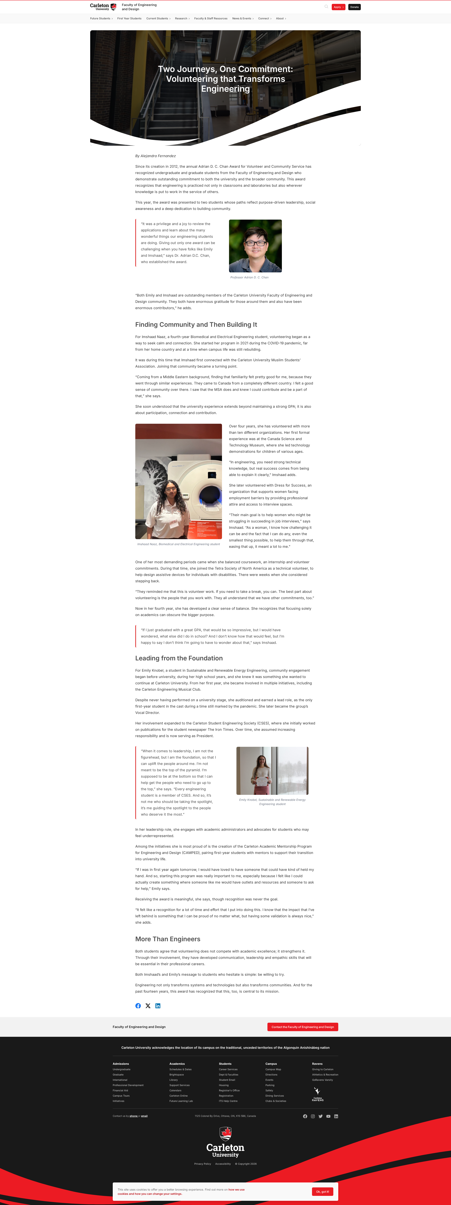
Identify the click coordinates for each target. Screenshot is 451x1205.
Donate (354, 6)
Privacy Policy (202, 1163)
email (144, 1115)
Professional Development (128, 1085)
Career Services (228, 1069)
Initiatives (118, 1100)
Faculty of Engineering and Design (139, 7)
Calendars (175, 1090)
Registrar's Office (229, 1090)
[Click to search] (326, 7)
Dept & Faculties (228, 1074)
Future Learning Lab (181, 1100)
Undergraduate (121, 1069)
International (120, 1079)
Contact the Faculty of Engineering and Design (303, 1027)
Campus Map (273, 1069)
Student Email (227, 1079)
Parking (269, 1085)
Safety (269, 1090)
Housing (224, 1085)
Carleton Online (178, 1095)
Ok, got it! (322, 1191)
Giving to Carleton (322, 1069)
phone (134, 1115)
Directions (271, 1074)
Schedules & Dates (180, 1069)
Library (173, 1079)
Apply (337, 6)
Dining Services (274, 1095)
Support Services (179, 1085)
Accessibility (223, 1163)
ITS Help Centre (228, 1100)
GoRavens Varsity (322, 1079)
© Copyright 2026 (246, 1163)
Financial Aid (120, 1090)
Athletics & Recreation (325, 1074)
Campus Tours (121, 1095)
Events (269, 1079)
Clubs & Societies (275, 1100)
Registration (226, 1095)
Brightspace (176, 1074)
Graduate (118, 1074)
